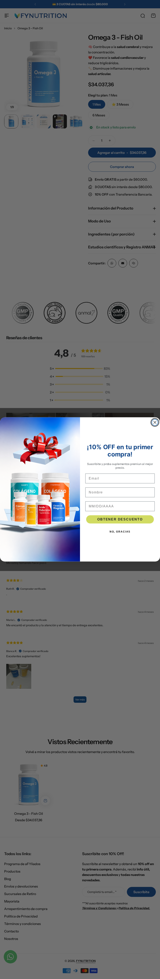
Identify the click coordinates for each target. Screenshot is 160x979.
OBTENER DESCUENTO (120, 519)
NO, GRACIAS (120, 531)
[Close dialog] (155, 422)
